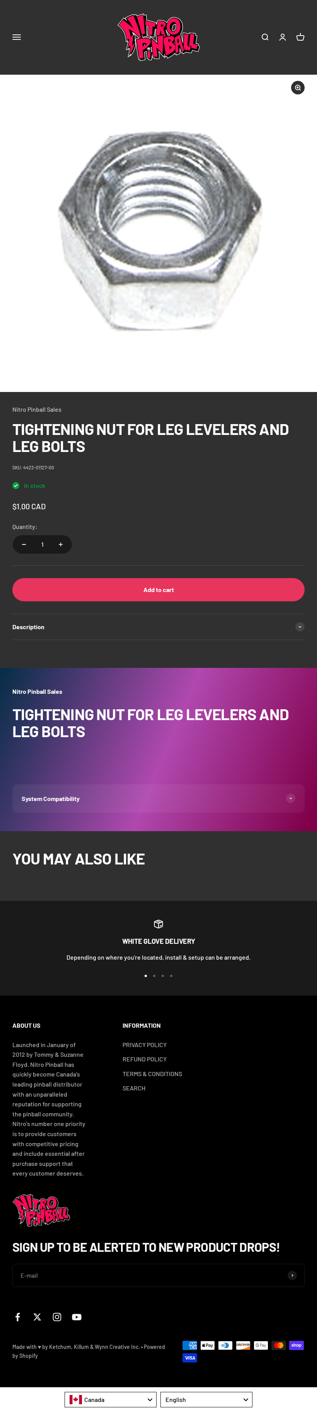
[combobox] (111, 1399)
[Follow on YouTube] (77, 1317)
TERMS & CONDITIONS (152, 1073)
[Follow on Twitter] (37, 1317)
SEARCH (134, 1088)
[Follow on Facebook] (17, 1317)
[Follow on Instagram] (57, 1317)
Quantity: (24, 526)
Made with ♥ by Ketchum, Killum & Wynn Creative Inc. (76, 1347)
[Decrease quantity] (24, 544)
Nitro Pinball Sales (36, 409)
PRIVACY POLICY (145, 1044)
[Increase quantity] (60, 544)
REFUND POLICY (145, 1059)
